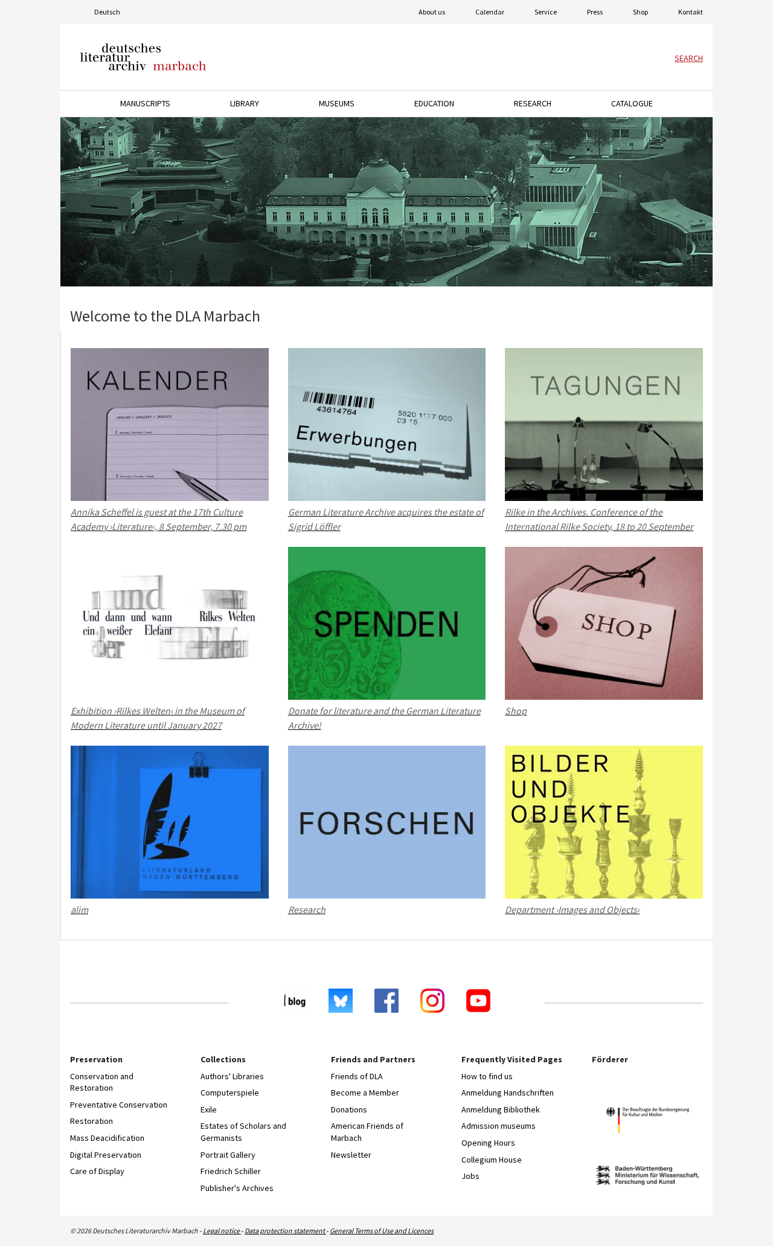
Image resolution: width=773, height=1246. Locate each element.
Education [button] (434, 103)
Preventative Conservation (118, 1104)
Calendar (489, 11)
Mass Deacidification (107, 1137)
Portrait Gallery (227, 1154)
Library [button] (244, 103)
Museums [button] (336, 103)
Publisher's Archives (237, 1188)
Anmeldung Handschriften (507, 1092)
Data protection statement (285, 1230)
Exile (208, 1109)
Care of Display (97, 1171)
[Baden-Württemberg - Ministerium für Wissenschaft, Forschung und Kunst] (647, 1177)
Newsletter (351, 1154)
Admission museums (498, 1125)
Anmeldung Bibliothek (500, 1109)
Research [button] (532, 103)
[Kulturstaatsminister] (647, 1122)
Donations (349, 1109)
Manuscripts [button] (145, 103)
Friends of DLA (357, 1076)
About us (432, 11)
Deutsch (107, 11)
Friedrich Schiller (230, 1171)
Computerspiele (229, 1092)
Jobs (470, 1175)
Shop (640, 11)
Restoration (91, 1120)
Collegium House (491, 1159)
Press (595, 11)
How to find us (487, 1076)
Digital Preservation (105, 1154)
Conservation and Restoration (101, 1082)
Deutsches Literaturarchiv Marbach (143, 57)
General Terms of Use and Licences (382, 1230)
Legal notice (222, 1230)
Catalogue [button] (632, 103)
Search (689, 58)
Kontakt (690, 11)
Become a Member (365, 1092)
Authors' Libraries (232, 1076)
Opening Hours (488, 1142)
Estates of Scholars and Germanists (243, 1131)
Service (545, 11)
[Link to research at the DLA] (386, 201)
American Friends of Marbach (367, 1131)
